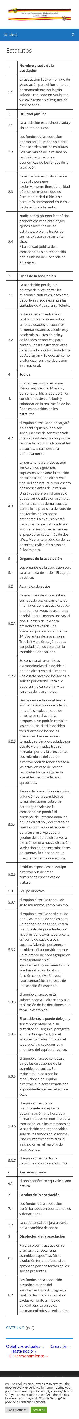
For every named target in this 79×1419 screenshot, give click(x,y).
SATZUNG (15, 1327)
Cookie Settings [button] (16, 1410)
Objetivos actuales (23, 1346)
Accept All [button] (39, 1410)
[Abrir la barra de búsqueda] (73, 35)
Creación (59, 1346)
